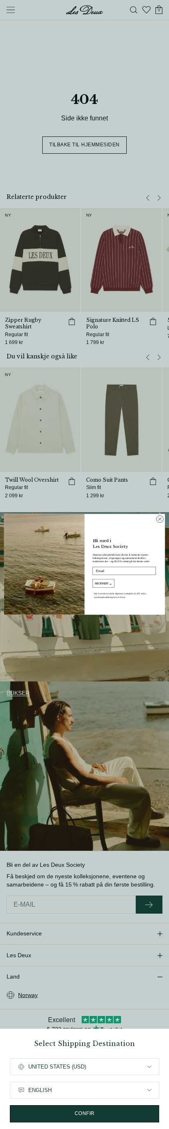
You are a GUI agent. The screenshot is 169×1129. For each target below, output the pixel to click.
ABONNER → (103, 583)
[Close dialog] (159, 519)
